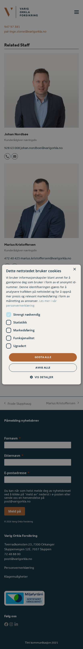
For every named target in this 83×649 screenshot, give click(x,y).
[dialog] (41, 324)
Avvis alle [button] (42, 367)
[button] (41, 377)
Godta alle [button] (43, 357)
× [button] (74, 269)
